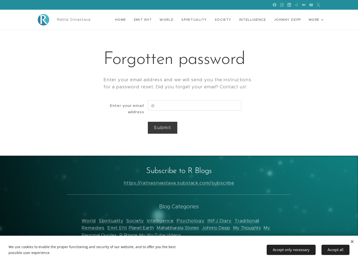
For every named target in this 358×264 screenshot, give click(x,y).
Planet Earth (141, 228)
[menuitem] (122, 20)
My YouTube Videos (160, 235)
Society (135, 220)
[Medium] (304, 5)
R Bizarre (128, 235)
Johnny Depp (216, 228)
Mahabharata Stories (178, 228)
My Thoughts (247, 228)
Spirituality (111, 220)
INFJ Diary (219, 220)
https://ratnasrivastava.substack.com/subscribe (179, 183)
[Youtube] (311, 5)
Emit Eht (117, 228)
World (89, 220)
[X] (318, 5)
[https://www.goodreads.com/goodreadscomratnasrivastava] (296, 5)
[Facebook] (275, 5)
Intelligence (160, 220)
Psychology (191, 220)
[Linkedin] (289, 5)
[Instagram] (282, 5)
